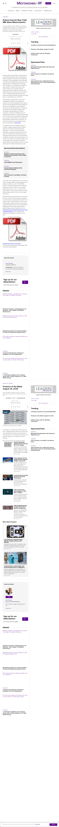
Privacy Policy (37, 824)
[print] (27, 43)
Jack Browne (15, 34)
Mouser (33, 33)
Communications (47, 10)
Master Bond (34, 32)
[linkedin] (13, 43)
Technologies (11, 10)
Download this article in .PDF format (11, 243)
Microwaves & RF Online (27, 10)
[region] (29, 824)
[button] (3, 3)
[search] (6, 3)
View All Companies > (44, 36)
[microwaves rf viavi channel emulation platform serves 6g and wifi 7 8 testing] (8, 444)
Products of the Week (7, 383)
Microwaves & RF (21, 398)
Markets (18, 10)
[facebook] (11, 43)
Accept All (53, 824)
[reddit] (17, 43)
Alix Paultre (8, 398)
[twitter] (15, 43)
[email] (19, 43)
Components (5, 16)
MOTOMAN (18, 122)
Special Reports (38, 10)
